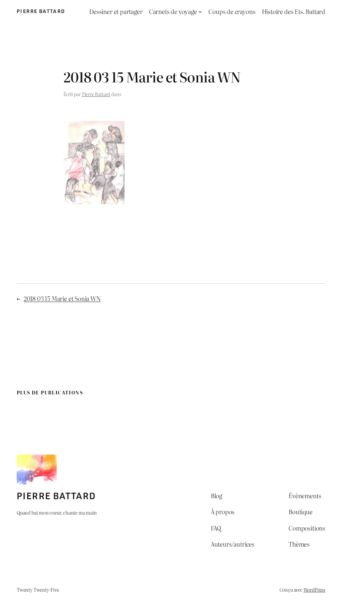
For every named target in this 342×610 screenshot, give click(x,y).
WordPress (314, 589)
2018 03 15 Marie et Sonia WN (62, 298)
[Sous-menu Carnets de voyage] (200, 11)
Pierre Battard (41, 11)
